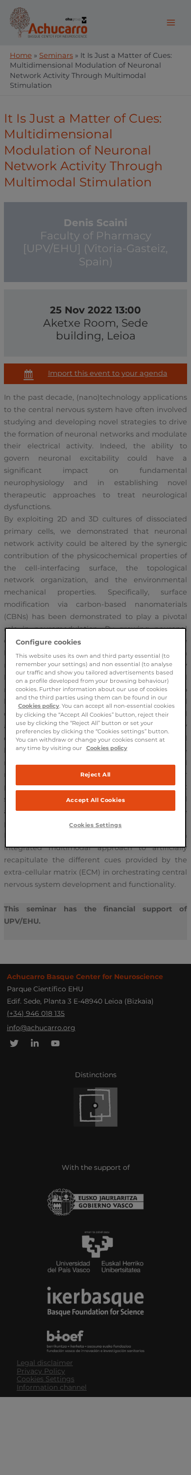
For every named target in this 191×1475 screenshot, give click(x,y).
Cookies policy (38, 705)
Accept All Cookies (95, 800)
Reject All (95, 774)
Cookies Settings (95, 825)
